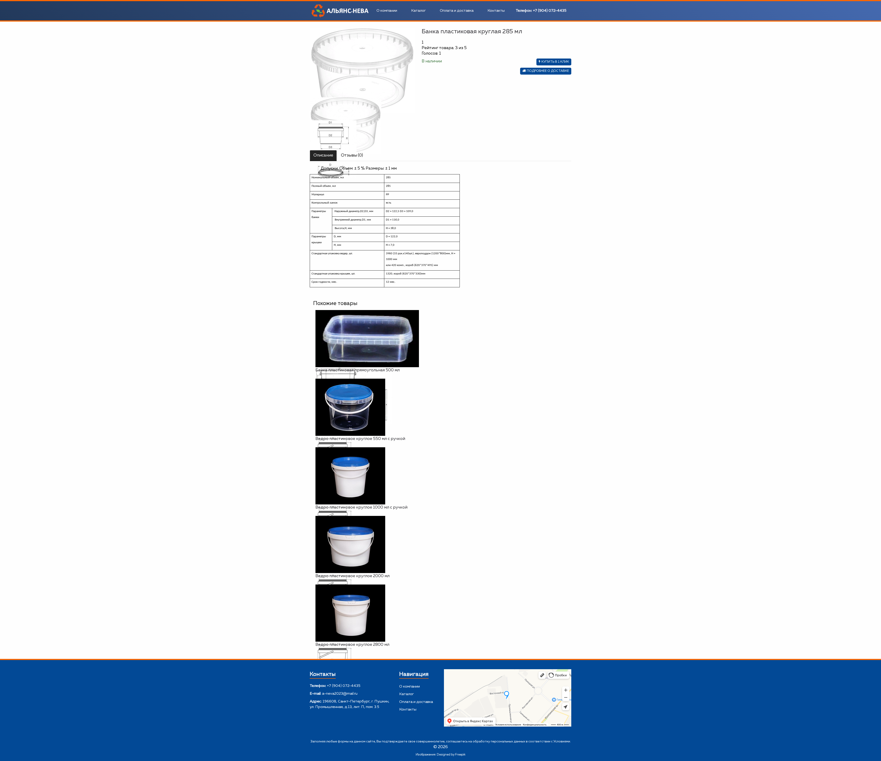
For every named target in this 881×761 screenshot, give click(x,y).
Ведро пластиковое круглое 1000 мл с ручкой (361, 507)
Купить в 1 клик (555, 61)
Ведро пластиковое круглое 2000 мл (352, 576)
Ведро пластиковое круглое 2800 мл (352, 645)
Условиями (561, 741)
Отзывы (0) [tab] (352, 155)
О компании (386, 11)
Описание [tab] (323, 155)
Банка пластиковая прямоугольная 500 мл (357, 370)
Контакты (496, 11)
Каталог (418, 11)
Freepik (460, 754)
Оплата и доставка (457, 11)
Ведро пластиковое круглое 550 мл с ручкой (360, 439)
